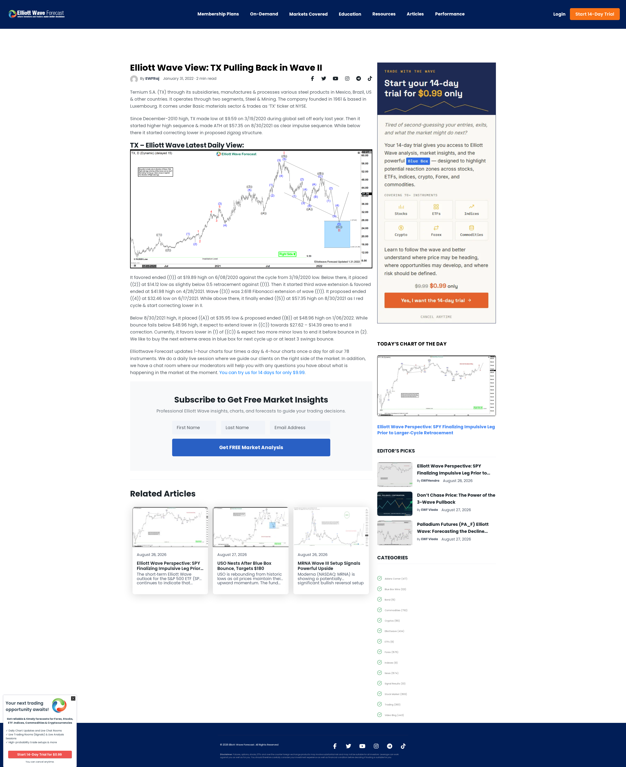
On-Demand (264, 14)
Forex (391, 652)
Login (559, 14)
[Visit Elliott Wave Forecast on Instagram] (376, 746)
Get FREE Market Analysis (251, 447)
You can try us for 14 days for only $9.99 (262, 372)
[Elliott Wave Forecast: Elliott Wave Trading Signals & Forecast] (55, 14)
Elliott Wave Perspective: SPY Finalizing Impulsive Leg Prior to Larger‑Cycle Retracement (168, 568)
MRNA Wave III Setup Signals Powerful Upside (329, 565)
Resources (384, 14)
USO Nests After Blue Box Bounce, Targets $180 (244, 565)
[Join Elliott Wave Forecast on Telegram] (389, 746)
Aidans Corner (396, 578)
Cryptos (392, 620)
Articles (415, 14)
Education (350, 14)
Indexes (391, 662)
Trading (393, 704)
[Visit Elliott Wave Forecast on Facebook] (335, 746)
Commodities (396, 610)
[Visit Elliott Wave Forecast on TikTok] (403, 746)
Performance (450, 14)
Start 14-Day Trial (594, 14)
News (392, 673)
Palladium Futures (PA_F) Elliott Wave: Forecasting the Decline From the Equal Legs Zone (453, 531)
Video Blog (394, 715)
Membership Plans (218, 14)
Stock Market (396, 694)
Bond (390, 599)
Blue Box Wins (395, 589)
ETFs (389, 641)
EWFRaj (152, 78)
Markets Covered (308, 14)
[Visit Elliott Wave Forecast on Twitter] (348, 746)
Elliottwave (394, 631)
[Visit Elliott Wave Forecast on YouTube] (362, 746)
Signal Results (395, 683)
